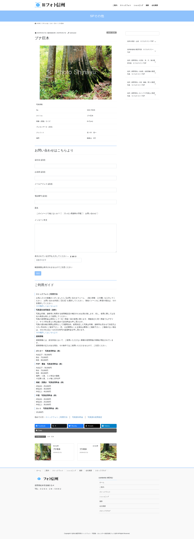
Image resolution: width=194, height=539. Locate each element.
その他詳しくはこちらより (47, 306)
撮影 (80, 470)
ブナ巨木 (56, 449)
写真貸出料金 (77, 417)
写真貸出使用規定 (95, 417)
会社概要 (89, 470)
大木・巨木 (111, 32)
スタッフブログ (100, 470)
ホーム (38, 470)
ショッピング (71, 470)
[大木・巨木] (43, 452)
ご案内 (46, 470)
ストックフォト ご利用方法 (56, 417)
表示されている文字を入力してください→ (52, 256)
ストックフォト (57, 470)
